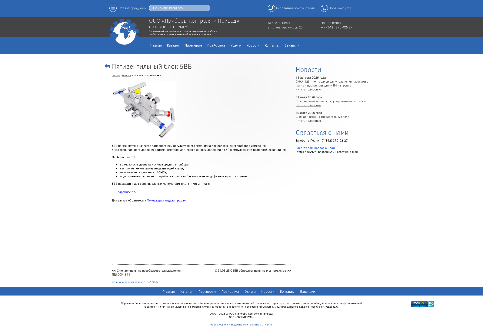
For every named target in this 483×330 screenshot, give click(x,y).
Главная (155, 45)
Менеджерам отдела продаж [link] (166, 200)
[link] (127, 192)
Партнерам (193, 45)
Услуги (236, 45)
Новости (252, 45)
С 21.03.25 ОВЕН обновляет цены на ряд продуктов (250, 270)
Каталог (173, 45)
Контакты (272, 45)
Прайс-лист (216, 45)
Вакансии (292, 45)
